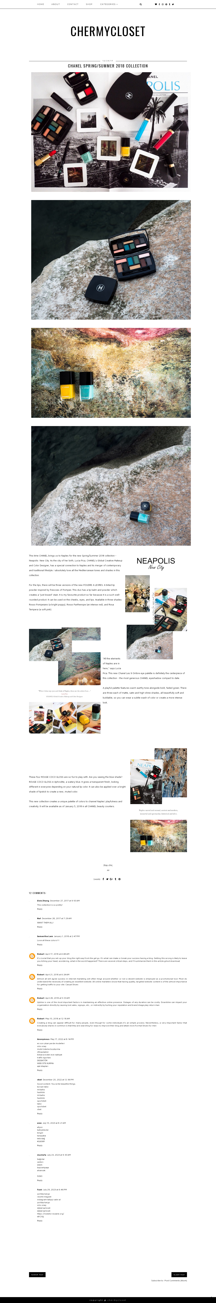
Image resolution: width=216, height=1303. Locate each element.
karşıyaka (41, 1135)
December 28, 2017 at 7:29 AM (57, 918)
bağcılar (41, 1159)
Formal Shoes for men (145, 1025)
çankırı (40, 1162)
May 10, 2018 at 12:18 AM (57, 1018)
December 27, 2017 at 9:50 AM (65, 900)
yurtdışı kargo (43, 1194)
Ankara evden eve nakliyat (49, 1054)
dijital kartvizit (43, 1208)
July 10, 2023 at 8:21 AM (54, 1123)
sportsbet (41, 1101)
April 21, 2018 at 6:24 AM (57, 974)
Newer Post (37, 1275)
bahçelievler (43, 1130)
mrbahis (41, 1089)
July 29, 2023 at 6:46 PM (55, 1189)
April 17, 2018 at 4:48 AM (57, 954)
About (55, 4)
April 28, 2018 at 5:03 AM (57, 998)
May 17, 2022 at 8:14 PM (62, 1039)
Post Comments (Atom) (176, 1280)
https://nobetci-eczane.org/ (50, 1213)
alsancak (41, 1170)
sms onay (41, 1046)
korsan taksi (42, 1086)
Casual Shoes (71, 984)
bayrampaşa (43, 1167)
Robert (40, 954)
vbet (39, 1079)
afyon (40, 1127)
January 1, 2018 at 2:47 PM (67, 936)
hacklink (41, 1092)
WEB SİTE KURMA (45, 1063)
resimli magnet (44, 1196)
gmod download (172, 961)
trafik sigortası (44, 1057)
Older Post (179, 1275)
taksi (39, 1103)
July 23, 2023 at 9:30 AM (59, 1155)
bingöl (40, 1132)
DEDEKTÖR (42, 1060)
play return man (151, 1005)
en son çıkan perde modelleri (51, 1043)
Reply (39, 909)
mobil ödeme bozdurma (48, 1049)
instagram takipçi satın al (49, 1199)
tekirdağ (41, 1138)
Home (40, 4)
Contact (73, 4)
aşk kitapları (42, 1066)
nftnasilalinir (43, 1052)
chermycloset (108, 30)
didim (39, 1165)
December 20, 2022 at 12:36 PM (58, 1079)
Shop (89, 4)
